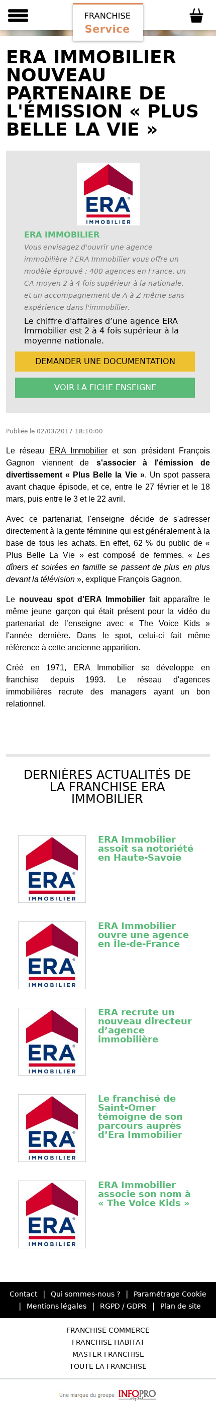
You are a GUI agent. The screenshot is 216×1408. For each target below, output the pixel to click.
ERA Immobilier (78, 450)
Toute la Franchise (108, 1366)
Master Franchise (108, 1354)
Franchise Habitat (108, 1342)
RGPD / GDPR (123, 1306)
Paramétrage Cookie (170, 1294)
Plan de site (180, 1306)
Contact (23, 1294)
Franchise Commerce (108, 1330)
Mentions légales (56, 1306)
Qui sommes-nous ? (85, 1294)
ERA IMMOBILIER (61, 235)
